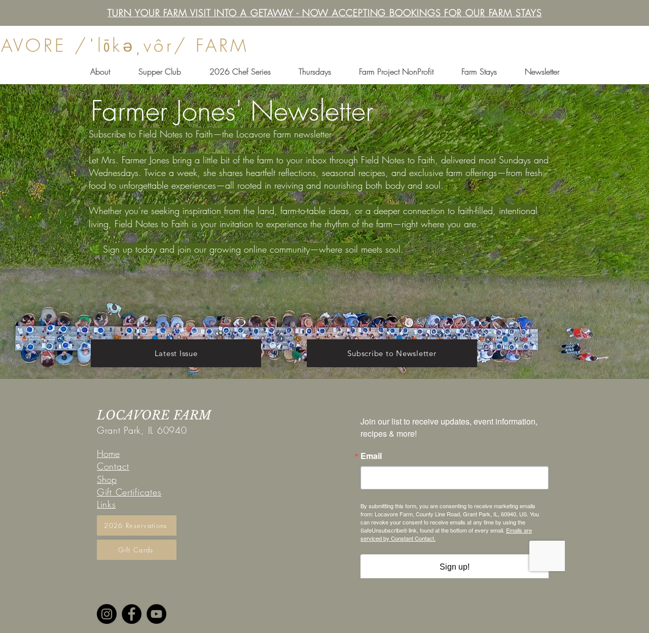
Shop (107, 479)
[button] (100, 71)
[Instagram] (107, 614)
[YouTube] (156, 614)
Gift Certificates (129, 492)
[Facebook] (131, 614)
